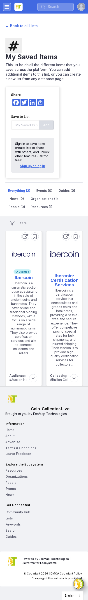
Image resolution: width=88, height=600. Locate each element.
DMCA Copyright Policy (66, 573)
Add (46, 125)
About (10, 436)
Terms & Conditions (20, 448)
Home (9, 430)
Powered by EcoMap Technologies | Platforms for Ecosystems (46, 561)
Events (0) (44, 190)
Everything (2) (19, 190)
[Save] (35, 236)
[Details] (25, 236)
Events (10, 489)
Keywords (13, 524)
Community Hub (17, 512)
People (10, 482)
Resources (13, 470)
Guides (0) (66, 190)
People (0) (17, 207)
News (9, 495)
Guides (11, 536)
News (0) (16, 199)
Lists (9, 518)
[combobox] (72, 595)
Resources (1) (41, 207)
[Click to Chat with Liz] (78, 583)
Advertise (12, 442)
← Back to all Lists (21, 25)
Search (10, 530)
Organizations (16, 476)
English (69, 595)
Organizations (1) (44, 199)
